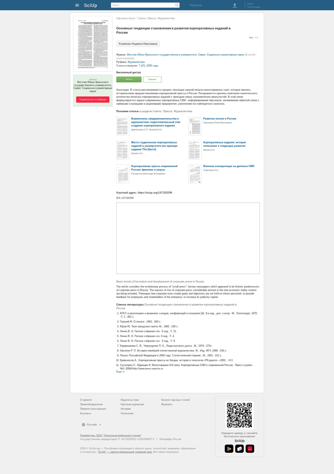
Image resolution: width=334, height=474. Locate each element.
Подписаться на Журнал (92, 99)
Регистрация (253, 7)
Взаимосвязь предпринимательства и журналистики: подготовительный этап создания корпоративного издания (155, 122)
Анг (256, 38)
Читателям (127, 413)
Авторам (126, 408)
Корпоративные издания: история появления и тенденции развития (224, 144)
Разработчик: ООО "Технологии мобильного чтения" (110, 435)
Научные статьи (125, 18)
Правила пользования (93, 408)
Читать (129, 79)
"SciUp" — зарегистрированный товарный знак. (125, 451)
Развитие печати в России (219, 118)
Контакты (85, 413)
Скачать (152, 79)
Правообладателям (91, 404)
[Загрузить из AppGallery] (249, 448)
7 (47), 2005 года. (149, 65)
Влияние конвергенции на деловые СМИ (228, 166)
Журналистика (136, 62)
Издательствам (130, 399)
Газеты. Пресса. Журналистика (156, 18)
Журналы (166, 404)
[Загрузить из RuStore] (239, 448)
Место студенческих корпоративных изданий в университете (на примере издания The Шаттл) (154, 146)
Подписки (196, 5)
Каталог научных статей (175, 399)
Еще (119, 371)
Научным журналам (132, 404)
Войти (250, 4)
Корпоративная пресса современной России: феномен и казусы (154, 168)
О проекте (86, 399)
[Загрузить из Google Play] (229, 448)
